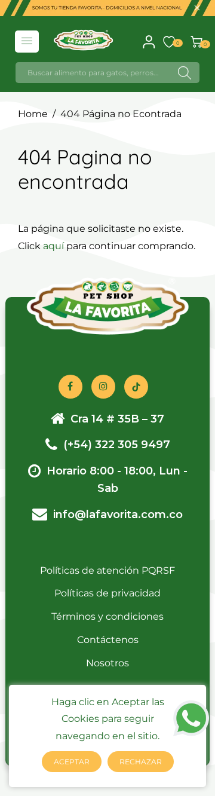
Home (33, 114)
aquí (53, 246)
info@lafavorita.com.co (118, 514)
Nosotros (107, 663)
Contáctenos (108, 639)
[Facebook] (70, 387)
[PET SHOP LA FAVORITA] (83, 39)
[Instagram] (103, 387)
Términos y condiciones (107, 616)
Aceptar (72, 761)
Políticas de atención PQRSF (107, 570)
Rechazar (140, 761)
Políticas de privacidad (107, 593)
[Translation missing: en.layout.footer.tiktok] (136, 387)
